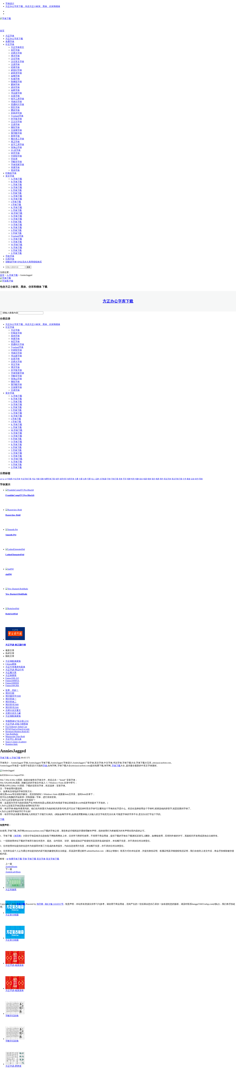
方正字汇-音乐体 (13, 739)
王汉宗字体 (16, 121)
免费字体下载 (49, 479)
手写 (124, 479)
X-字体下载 (16, 247)
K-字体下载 (16, 207)
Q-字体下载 (16, 224)
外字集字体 (16, 119)
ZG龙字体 (15, 150)
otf (1, 479)
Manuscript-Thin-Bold (15, 736)
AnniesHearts (11, 866)
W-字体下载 (16, 244)
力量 (76, 479)
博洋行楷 (9, 693)
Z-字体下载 (16, 253)
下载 (2, 819)
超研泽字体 (16, 73)
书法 (34, 479)
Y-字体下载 (16, 250)
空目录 (14, 159)
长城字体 (15, 79)
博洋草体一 (10, 699)
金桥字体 (15, 90)
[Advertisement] (41, 24)
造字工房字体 (17, 144)
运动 (192, 479)
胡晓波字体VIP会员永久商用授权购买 (23, 262)
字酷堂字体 (16, 161)
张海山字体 (16, 147)
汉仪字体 (15, 58)
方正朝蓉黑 (10, 675)
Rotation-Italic (11, 744)
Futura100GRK (12, 685)
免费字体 (9, 41)
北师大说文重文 (13, 710)
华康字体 (15, 167)
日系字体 (9, 259)
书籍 (38, 479)
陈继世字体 (16, 81)
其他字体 (15, 170)
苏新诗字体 (16, 113)
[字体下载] (5, 18)
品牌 (97, 479)
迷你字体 (15, 87)
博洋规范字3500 (13, 696)
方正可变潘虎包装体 (15, 667)
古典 (85, 479)
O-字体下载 (16, 219)
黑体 (201, 479)
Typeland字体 (17, 116)
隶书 (197, 479)
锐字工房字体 (17, 99)
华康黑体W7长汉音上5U (17, 721)
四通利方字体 (17, 104)
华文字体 (15, 364)
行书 (184, 479)
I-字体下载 (16, 202)
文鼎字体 (15, 124)
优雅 (42, 479)
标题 (145, 479)
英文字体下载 (177, 479)
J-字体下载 (16, 204)
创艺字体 (15, 50)
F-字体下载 (16, 193)
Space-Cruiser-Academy (16, 742)
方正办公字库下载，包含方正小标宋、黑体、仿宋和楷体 (32, 6)
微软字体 (15, 127)
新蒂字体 (15, 136)
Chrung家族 (10, 664)
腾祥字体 (15, 110)
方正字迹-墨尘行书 (14, 670)
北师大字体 (16, 53)
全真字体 (15, 96)
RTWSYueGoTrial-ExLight (17, 729)
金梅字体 (15, 76)
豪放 (188, 479)
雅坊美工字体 (17, 139)
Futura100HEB (12, 683)
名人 (93, 479)
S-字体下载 (16, 230)
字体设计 (9, 3)
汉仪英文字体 (17, 61)
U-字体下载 (16, 239)
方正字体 (9, 36)
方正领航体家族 (13, 661)
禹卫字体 (15, 141)
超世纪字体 (16, 70)
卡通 (80, 479)
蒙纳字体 (15, 84)
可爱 (89, 479)
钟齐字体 (15, 153)
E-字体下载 (16, 190)
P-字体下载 (16, 222)
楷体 (149, 479)
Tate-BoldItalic (11, 734)
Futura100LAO (12, 678)
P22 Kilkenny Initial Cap (16, 726)
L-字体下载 (16, 210)
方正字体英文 (17, 47)
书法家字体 (16, 93)
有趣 (137, 479)
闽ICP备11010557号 (54, 904)
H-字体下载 (16, 199)
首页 (2, 31)
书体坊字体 (16, 101)
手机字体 (9, 256)
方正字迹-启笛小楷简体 (16, 724)
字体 (109, 479)
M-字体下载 (16, 213)
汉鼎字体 (15, 64)
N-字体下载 (16, 216)
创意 (57, 479)
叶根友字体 (10, 173)
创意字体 (70, 479)
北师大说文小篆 (13, 713)
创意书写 (63, 479)
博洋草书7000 (12, 704)
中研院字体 (16, 156)
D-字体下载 (16, 187)
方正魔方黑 (10, 672)
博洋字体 (15, 56)
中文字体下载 (26, 479)
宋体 (120, 479)
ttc (4, 479)
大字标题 (103, 479)
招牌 (129, 479)
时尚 (133, 479)
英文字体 (9, 176)
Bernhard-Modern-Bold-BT (17, 731)
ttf (6, 479)
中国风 (10, 479)
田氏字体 (15, 107)
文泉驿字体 (16, 130)
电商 (157, 479)
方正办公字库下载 (14, 38)
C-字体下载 (16, 184)
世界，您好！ (12, 690)
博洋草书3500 (12, 707)
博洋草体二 (10, 702)
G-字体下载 (16, 196)
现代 (153, 479)
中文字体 (9, 44)
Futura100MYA (12, 680)
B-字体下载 (16, 182)
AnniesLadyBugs (13, 872)
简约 (161, 479)
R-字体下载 (16, 227)
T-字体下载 (16, 233)
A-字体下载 (16, 179)
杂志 (141, 479)
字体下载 (114, 479)
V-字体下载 (16, 242)
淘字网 (17, 836)
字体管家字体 (17, 164)
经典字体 (15, 67)
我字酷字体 (16, 133)
